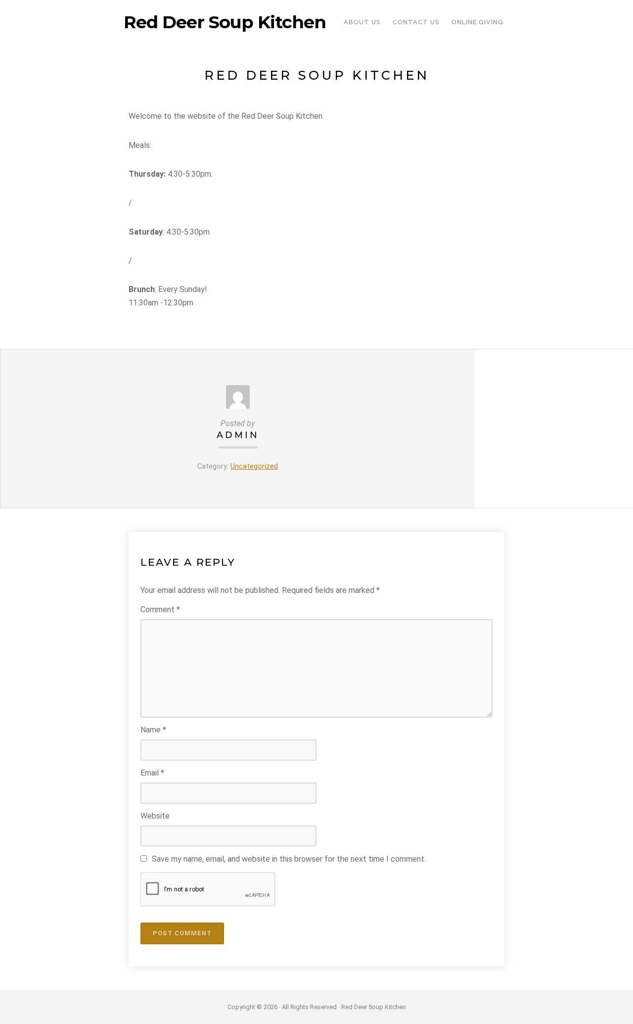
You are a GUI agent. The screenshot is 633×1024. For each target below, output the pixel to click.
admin (238, 435)
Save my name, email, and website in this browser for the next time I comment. (289, 859)
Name (153, 729)
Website (155, 816)
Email (152, 773)
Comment (160, 609)
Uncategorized (254, 466)
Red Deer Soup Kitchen (225, 22)
